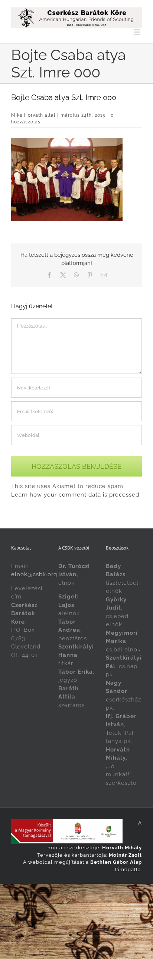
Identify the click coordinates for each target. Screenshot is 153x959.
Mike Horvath (27, 115)
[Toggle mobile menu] (138, 32)
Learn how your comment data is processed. (76, 494)
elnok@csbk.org (34, 574)
